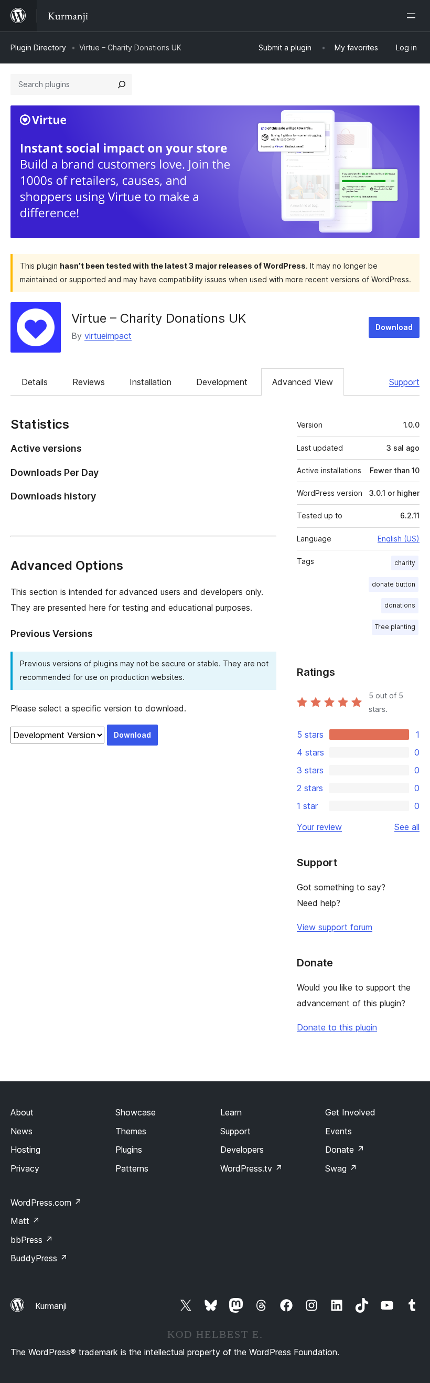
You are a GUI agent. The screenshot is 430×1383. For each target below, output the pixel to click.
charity (404, 563)
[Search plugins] (121, 84)
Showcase (135, 1112)
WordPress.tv (251, 1168)
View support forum (334, 927)
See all (407, 827)
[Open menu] (413, 15)
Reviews (88, 382)
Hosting (25, 1149)
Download (394, 327)
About (22, 1112)
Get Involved (350, 1112)
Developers (242, 1149)
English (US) (399, 538)
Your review (319, 827)
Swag (341, 1168)
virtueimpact (108, 336)
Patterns (131, 1168)
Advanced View (302, 382)
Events (338, 1131)
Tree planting (395, 627)
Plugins (128, 1149)
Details (35, 382)
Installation (150, 382)
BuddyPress (39, 1258)
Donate (344, 1149)
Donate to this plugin (337, 1027)
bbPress (31, 1240)
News (21, 1131)
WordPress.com (46, 1202)
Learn (231, 1112)
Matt (25, 1221)
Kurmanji (51, 1306)
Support (404, 382)
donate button (393, 584)
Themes (130, 1131)
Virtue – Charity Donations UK (158, 318)
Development (222, 382)
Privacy (24, 1168)
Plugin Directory (38, 47)
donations (399, 605)
